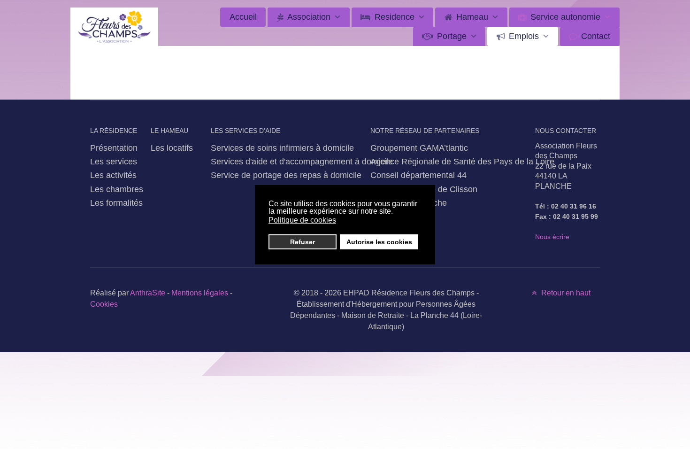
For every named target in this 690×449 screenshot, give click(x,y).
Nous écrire (552, 236)
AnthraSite (148, 293)
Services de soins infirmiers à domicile (282, 148)
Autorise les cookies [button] (379, 242)
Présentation (114, 148)
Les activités (113, 175)
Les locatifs (172, 148)
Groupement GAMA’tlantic (419, 148)
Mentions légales (199, 293)
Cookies (104, 304)
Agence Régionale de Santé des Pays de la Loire (462, 161)
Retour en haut (564, 293)
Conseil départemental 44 (418, 175)
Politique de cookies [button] (302, 220)
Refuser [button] (302, 242)
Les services (113, 161)
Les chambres (116, 189)
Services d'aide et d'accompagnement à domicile (302, 161)
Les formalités (116, 203)
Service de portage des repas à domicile (286, 175)
